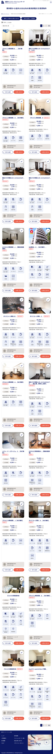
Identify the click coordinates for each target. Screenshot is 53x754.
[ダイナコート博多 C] (40, 305)
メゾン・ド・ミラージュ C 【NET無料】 (13, 452)
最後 (49, 25)
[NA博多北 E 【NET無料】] (40, 236)
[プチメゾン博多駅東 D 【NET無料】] (13, 107)
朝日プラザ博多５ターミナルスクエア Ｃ (13, 178)
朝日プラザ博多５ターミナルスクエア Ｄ (40, 178)
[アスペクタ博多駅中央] (13, 584)
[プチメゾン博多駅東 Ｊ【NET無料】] (13, 509)
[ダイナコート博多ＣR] (13, 305)
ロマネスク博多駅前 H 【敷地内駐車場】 (39, 452)
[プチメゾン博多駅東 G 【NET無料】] (40, 584)
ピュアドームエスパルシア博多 (38, 669)
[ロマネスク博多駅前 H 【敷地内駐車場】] (40, 440)
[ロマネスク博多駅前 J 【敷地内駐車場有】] (13, 236)
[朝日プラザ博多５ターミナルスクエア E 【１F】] (40, 37)
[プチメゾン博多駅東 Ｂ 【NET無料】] (13, 37)
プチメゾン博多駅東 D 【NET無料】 (13, 118)
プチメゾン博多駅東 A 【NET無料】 (13, 382)
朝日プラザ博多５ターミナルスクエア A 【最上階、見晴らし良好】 (40, 383)
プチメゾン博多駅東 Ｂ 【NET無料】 (12, 49)
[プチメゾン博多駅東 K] (40, 107)
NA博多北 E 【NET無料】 (37, 247)
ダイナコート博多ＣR (10, 316)
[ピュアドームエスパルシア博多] (40, 658)
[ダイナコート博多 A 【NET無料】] (40, 509)
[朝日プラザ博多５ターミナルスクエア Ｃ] (13, 167)
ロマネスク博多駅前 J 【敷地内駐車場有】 (13, 248)
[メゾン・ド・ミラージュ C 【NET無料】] (13, 440)
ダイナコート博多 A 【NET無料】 (39, 520)
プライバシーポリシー (19, 743)
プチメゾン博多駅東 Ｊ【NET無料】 (12, 520)
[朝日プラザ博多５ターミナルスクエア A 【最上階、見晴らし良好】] (40, 371)
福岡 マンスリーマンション (5, 13)
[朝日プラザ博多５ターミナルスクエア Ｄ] (40, 167)
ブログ (2, 743)
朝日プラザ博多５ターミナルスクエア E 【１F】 (40, 49)
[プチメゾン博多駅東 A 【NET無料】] (13, 371)
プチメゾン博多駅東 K (36, 118)
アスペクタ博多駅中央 (13, 596)
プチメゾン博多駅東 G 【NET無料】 (40, 596)
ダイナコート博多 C (36, 316)
